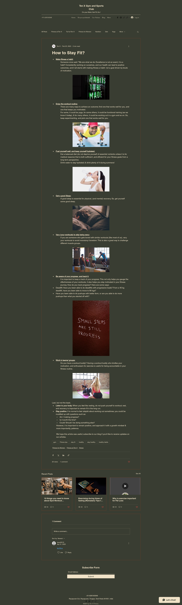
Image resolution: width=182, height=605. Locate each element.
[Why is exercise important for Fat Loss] (125, 486)
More (121, 31)
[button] (138, 32)
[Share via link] (69, 455)
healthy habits (103, 442)
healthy (81, 442)
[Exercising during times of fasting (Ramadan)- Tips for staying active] (91, 486)
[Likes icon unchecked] (58, 552)
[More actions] (128, 46)
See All (138, 473)
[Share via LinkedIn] (63, 455)
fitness (81, 448)
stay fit (73, 442)
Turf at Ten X (70, 31)
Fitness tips (63, 442)
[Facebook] (118, 17)
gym (54, 442)
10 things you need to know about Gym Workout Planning (56, 499)
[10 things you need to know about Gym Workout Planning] (57, 486)
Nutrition (98, 31)
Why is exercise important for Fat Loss (124, 499)
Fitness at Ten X (56, 31)
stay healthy (91, 442)
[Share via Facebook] (53, 455)
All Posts (44, 31)
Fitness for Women (85, 31)
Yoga (113, 31)
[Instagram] (121, 17)
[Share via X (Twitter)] (58, 455)
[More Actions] (128, 543)
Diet (106, 31)
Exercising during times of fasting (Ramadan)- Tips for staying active (90, 499)
